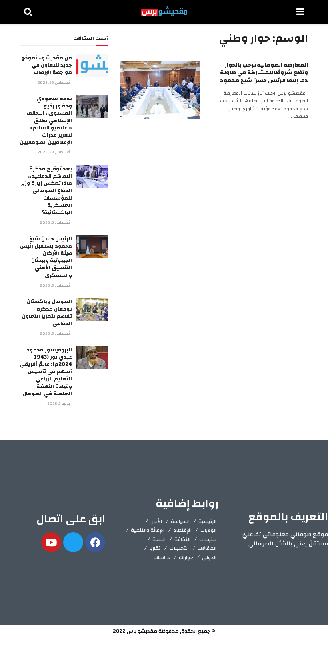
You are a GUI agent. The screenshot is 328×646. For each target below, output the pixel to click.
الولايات (208, 530)
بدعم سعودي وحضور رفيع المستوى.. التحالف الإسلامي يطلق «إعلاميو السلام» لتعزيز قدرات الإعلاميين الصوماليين (46, 120)
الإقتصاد (182, 530)
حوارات (186, 557)
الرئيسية (207, 521)
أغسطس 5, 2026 (55, 285)
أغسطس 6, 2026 (55, 222)
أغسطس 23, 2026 (54, 82)
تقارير (154, 548)
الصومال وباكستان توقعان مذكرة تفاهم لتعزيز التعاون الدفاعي (47, 312)
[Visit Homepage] (164, 12)
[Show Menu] (300, 12)
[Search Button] (28, 12)
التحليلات (179, 548)
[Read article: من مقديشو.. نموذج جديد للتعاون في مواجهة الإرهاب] (92, 65)
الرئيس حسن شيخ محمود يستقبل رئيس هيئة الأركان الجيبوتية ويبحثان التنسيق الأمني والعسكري (46, 257)
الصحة (159, 539)
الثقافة (182, 539)
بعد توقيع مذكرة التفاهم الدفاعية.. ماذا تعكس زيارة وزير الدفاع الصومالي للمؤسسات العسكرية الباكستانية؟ (46, 190)
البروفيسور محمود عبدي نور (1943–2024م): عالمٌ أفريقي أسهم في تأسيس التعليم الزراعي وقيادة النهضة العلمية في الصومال (46, 371)
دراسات (162, 557)
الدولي (209, 557)
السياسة (180, 521)
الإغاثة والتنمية (147, 530)
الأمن (156, 521)
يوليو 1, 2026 (59, 403)
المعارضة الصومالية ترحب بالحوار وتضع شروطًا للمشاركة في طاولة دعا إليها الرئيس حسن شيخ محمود (264, 73)
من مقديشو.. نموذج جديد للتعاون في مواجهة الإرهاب (47, 65)
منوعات (207, 539)
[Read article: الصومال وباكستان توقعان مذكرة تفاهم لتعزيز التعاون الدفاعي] (92, 309)
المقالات (207, 548)
